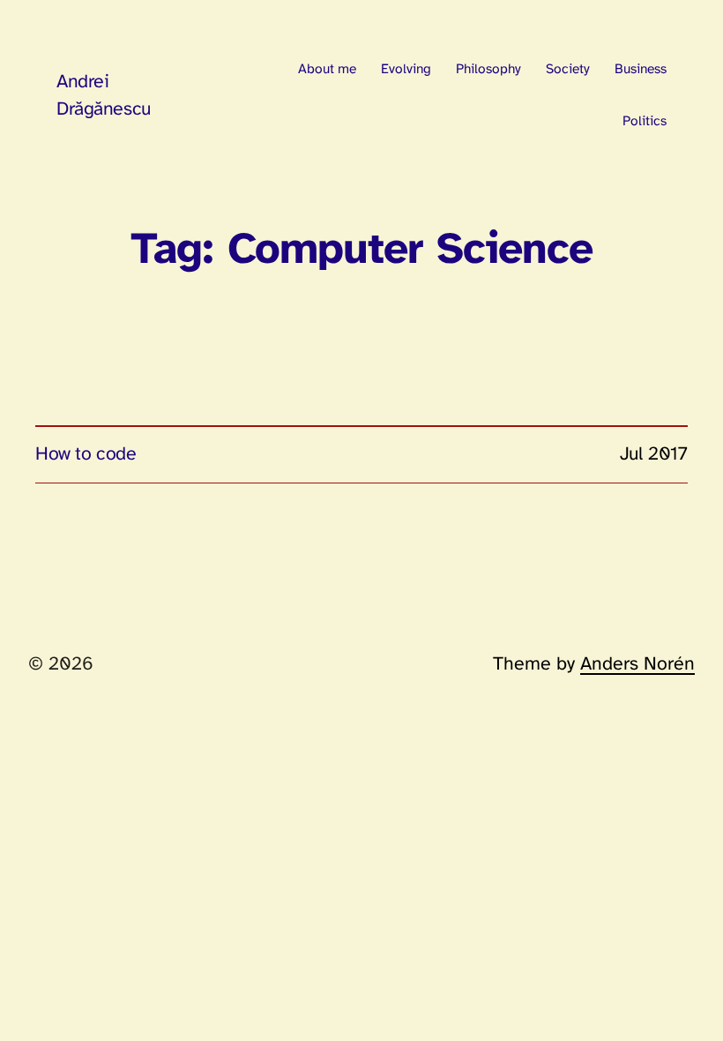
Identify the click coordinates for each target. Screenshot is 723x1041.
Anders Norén (637, 664)
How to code (85, 454)
